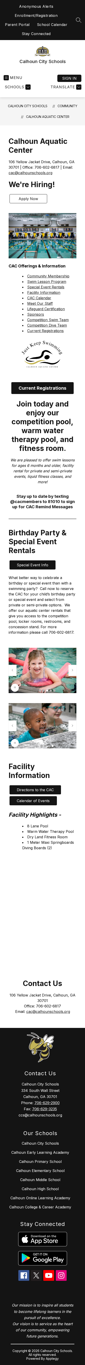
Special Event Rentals (45, 287)
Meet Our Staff (40, 303)
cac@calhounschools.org (30, 172)
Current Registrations (45, 330)
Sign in (69, 78)
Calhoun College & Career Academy (40, 1207)
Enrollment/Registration (36, 15)
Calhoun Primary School (40, 1161)
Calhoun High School (40, 1189)
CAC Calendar (39, 298)
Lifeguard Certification (46, 309)
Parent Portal (17, 24)
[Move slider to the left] (12, 670)
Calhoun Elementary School (40, 1170)
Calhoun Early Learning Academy (40, 1152)
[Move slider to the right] (72, 670)
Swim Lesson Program (46, 281)
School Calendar (52, 24)
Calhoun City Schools (27, 106)
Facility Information (43, 292)
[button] (40, 690)
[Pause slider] (15, 688)
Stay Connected (36, 33)
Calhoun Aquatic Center (47, 117)
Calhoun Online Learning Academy (40, 1198)
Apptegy (52, 1358)
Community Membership (48, 276)
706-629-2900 (47, 1103)
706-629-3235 (44, 1109)
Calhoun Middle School (40, 1179)
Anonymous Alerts (36, 6)
